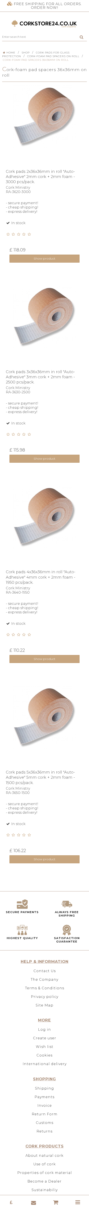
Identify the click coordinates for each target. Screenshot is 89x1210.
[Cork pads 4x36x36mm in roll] (44, 527)
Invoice (44, 1106)
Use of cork (44, 1164)
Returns (44, 1131)
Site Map (44, 1005)
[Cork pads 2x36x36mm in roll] (44, 127)
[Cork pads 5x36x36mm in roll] (44, 728)
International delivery (45, 1064)
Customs (44, 1123)
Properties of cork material (44, 1173)
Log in (44, 1030)
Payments (44, 1097)
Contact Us (44, 971)
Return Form (44, 1114)
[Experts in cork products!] (44, 24)
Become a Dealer (44, 1181)
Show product (44, 258)
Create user (44, 1038)
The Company (44, 979)
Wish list (44, 1047)
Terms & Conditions (44, 988)
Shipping (44, 1088)
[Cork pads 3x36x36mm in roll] (44, 327)
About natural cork (44, 1156)
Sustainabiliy (45, 1190)
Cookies (44, 1055)
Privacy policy (44, 997)
